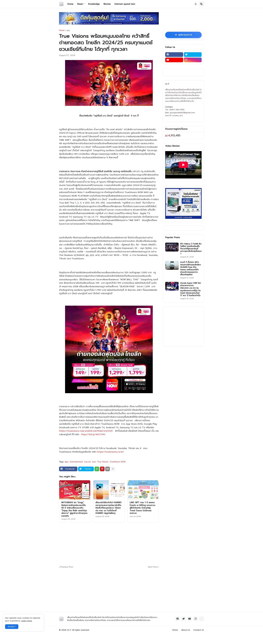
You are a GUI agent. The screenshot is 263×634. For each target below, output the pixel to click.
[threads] (201, 618)
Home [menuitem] (70, 3)
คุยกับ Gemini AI (183, 35)
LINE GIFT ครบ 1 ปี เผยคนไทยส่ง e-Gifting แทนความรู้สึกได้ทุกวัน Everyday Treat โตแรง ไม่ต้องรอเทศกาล (142, 508)
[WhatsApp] (97, 469)
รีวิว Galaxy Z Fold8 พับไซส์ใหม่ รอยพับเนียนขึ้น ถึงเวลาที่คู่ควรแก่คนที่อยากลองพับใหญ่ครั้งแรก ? (191, 249)
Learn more (27, 620)
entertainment (76, 461)
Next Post (152, 567)
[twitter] (193, 54)
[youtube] (174, 60)
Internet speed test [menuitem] (125, 3)
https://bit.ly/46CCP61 (93, 434)
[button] (196, 4)
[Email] (107, 469)
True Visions (102, 461)
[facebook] (174, 54)
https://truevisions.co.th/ (110, 451)
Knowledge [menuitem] (94, 3)
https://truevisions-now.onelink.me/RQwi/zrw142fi (86, 431)
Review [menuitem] (107, 3)
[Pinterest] (102, 469)
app (68, 30)
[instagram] (193, 60)
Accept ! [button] (12, 626)
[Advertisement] (125, 544)
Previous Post (66, 567)
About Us (185, 630)
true (94, 461)
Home (62, 30)
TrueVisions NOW (117, 461)
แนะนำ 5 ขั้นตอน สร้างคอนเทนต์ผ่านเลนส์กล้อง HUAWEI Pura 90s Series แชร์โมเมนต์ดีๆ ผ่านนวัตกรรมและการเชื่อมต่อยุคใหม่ (190, 268)
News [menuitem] (80, 3)
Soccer (87, 461)
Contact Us (198, 630)
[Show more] (113, 469)
